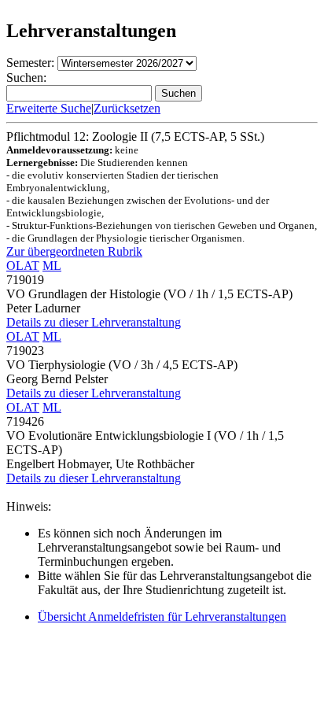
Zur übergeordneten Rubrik (74, 251)
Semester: (30, 62)
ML (51, 265)
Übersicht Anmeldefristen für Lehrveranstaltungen (162, 616)
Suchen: (26, 77)
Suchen (178, 93)
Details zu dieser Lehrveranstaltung (93, 322)
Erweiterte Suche (48, 108)
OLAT (22, 265)
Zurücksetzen (127, 108)
